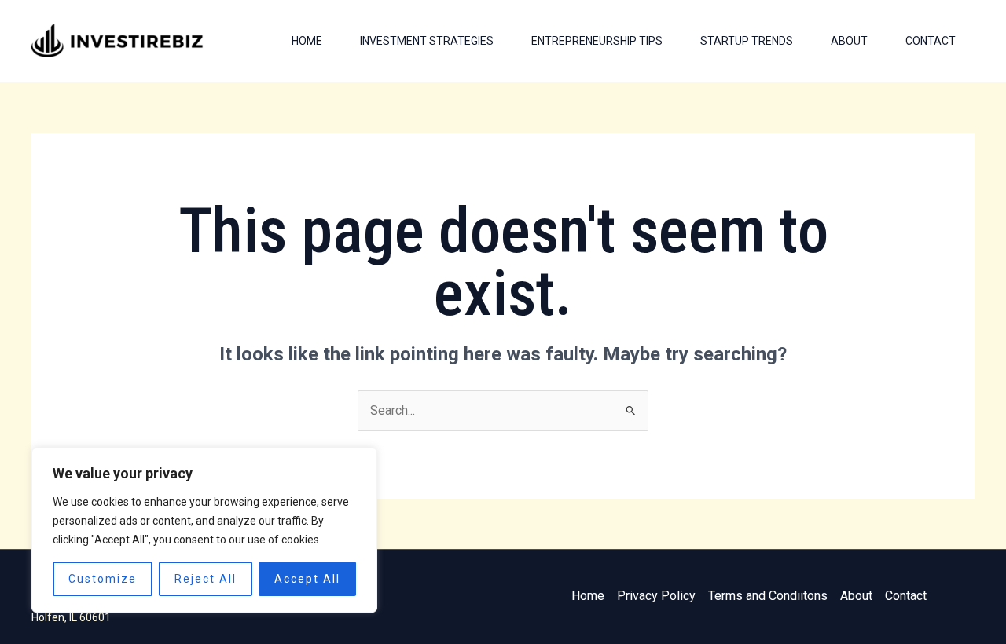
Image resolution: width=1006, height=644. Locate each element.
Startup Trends (746, 41)
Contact (930, 41)
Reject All (205, 579)
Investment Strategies (427, 41)
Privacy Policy (656, 595)
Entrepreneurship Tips (597, 41)
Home (307, 41)
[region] (204, 530)
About (849, 41)
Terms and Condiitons (768, 595)
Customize (102, 579)
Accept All (307, 579)
